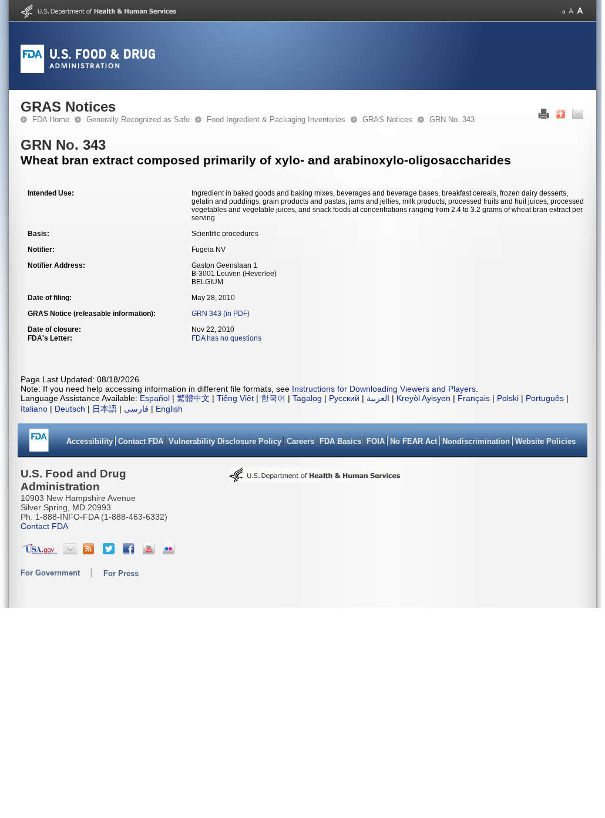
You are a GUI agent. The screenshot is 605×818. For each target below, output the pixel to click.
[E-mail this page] (577, 117)
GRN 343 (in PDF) (220, 313)
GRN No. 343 (452, 119)
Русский (344, 398)
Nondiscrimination (476, 441)
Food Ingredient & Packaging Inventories (276, 119)
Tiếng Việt (235, 398)
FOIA (376, 441)
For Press (121, 573)
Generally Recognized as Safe (138, 119)
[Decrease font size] (563, 10)
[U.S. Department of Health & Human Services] (315, 478)
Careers (300, 441)
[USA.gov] (40, 551)
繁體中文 (193, 398)
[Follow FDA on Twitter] (110, 551)
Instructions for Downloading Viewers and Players (384, 388)
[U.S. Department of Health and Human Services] (98, 15)
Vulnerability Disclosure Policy (225, 441)
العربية (378, 398)
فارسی (136, 408)
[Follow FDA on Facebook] (130, 551)
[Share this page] (560, 117)
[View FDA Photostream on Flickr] (170, 551)
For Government (50, 572)
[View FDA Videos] (150, 551)
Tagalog (307, 398)
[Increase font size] (580, 10)
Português (545, 398)
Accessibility (89, 441)
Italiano (34, 408)
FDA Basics (340, 441)
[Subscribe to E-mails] (70, 551)
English (169, 408)
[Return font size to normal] (571, 10)
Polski (508, 398)
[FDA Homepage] (39, 444)
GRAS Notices (387, 119)
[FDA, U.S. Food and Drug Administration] (88, 70)
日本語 (104, 408)
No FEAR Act (413, 441)
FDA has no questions (226, 338)
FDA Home (50, 119)
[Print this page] (543, 117)
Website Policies (545, 441)
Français (474, 398)
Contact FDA (140, 441)
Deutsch (70, 408)
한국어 (273, 398)
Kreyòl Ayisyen (423, 398)
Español (155, 398)
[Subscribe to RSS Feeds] (90, 551)
